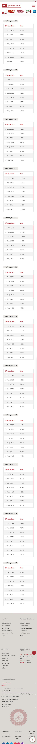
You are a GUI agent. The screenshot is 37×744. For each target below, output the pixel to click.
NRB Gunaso (5, 707)
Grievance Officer (6, 704)
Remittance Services (7, 633)
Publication (4, 665)
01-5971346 (6, 688)
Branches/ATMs (5, 736)
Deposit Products (6, 623)
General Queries (6, 683)
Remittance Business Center (9, 699)
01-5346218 (6, 691)
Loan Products (5, 625)
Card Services (5, 628)
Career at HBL (19, 734)
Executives (4, 658)
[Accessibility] (32, 739)
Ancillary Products (6, 630)
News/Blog (4, 660)
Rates (3, 635)
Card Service (23, 630)
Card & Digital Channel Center (10, 696)
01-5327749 (18, 688)
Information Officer (7, 701)
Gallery (3, 668)
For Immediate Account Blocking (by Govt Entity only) (17, 694)
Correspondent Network (8, 655)
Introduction (5, 653)
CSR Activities (5, 663)
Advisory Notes (5, 734)
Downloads (18, 731)
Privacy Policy (5, 731)
